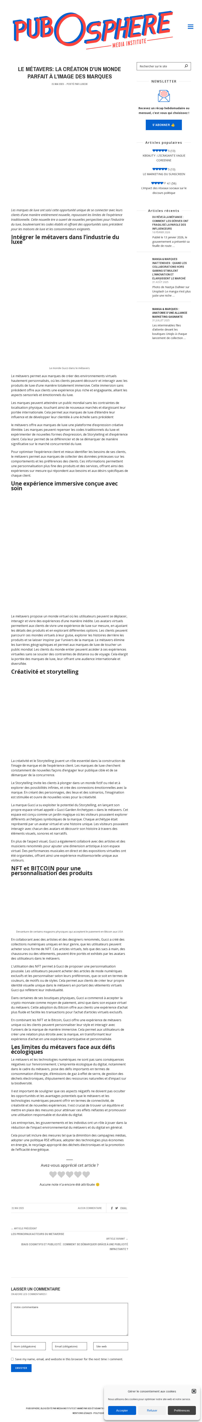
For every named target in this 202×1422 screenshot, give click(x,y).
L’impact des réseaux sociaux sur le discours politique (164, 190)
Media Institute (65, 1408)
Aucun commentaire (90, 1208)
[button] (194, 1391)
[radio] (53, 1175)
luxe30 (83, 84)
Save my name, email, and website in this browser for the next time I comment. (69, 1359)
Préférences (182, 1410)
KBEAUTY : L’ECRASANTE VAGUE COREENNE (164, 158)
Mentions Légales (82, 1413)
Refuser (152, 1410)
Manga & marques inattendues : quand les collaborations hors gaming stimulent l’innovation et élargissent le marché (169, 268)
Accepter (122, 1410)
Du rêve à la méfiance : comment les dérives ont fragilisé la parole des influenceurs (170, 222)
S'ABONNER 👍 (163, 125)
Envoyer (21, 1368)
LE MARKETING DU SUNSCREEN (164, 174)
